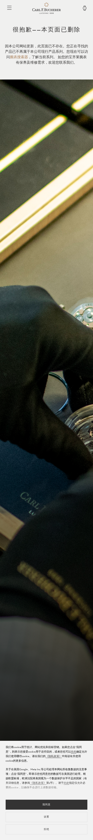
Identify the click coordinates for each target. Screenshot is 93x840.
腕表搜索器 (19, 57)
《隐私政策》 (54, 756)
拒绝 (46, 829)
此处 (66, 783)
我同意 (46, 804)
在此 (73, 752)
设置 (46, 817)
